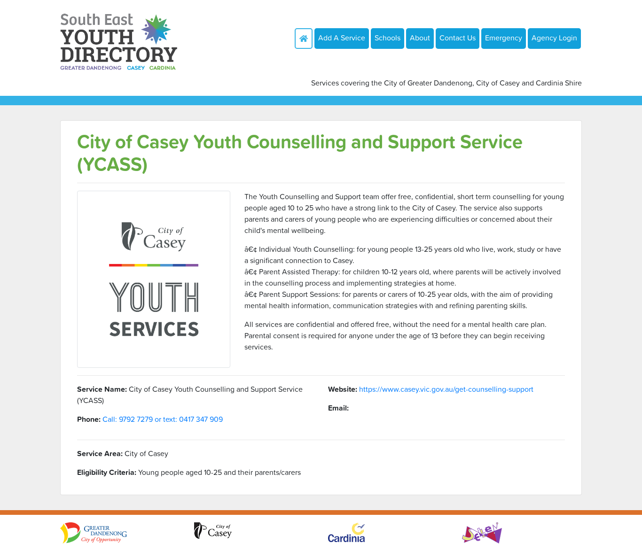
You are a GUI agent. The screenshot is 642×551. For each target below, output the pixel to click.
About (420, 37)
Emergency (503, 37)
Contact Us (457, 37)
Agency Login (554, 37)
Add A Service (341, 37)
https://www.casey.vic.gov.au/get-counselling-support (446, 389)
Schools (387, 37)
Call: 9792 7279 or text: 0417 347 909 (162, 419)
